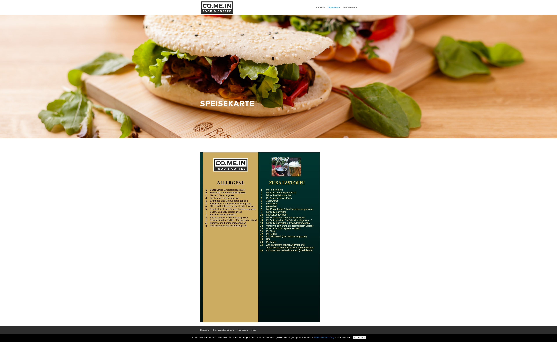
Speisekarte (334, 8)
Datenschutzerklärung (223, 330)
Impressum (242, 330)
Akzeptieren (359, 337)
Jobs (254, 330)
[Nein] (553, 337)
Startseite (320, 8)
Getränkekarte (350, 8)
